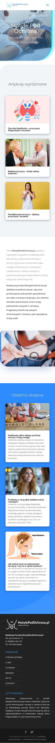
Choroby (10, 667)
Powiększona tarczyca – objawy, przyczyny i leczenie (23, 215)
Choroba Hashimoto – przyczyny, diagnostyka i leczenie (24, 129)
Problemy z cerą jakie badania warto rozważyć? (26, 501)
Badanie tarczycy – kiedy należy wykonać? (23, 172)
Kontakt (10, 683)
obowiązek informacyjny (34, 739)
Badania (10, 673)
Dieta (8, 678)
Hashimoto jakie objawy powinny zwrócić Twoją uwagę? (24, 436)
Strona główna (14, 657)
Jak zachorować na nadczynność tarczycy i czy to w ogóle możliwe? (25, 565)
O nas (8, 662)
